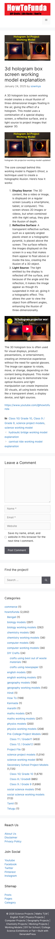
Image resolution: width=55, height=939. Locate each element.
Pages (8, 898)
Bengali (11, 617)
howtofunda (12, 611)
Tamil (10, 803)
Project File (14, 749)
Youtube (10, 860)
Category (10, 902)
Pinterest (10, 871)
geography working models (23, 687)
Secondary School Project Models (27, 764)
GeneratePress (27, 934)
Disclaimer (11, 837)
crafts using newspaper (24, 667)
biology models (16, 622)
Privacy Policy (13, 841)
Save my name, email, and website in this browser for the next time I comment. (27, 537)
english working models (21, 677)
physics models (16, 723)
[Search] (46, 580)
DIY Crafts (13, 653)
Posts (8, 894)
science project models (30, 423)
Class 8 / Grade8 (20, 779)
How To (12, 698)
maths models (16, 713)
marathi (11, 708)
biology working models (21, 627)
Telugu (11, 808)
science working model (19, 427)
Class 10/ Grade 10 (20, 418)
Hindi (10, 692)
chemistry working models (23, 637)
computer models (18, 642)
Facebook (11, 864)
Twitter (9, 868)
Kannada (12, 703)
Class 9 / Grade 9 (20, 784)
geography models (18, 682)
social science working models (25, 794)
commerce (11, 606)
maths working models (21, 718)
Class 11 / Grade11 (21, 739)
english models (16, 672)
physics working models (22, 728)
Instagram (11, 875)
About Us (10, 833)
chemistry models (18, 632)
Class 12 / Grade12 (21, 744)
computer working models (23, 647)
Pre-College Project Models (24, 734)
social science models (20, 789)
